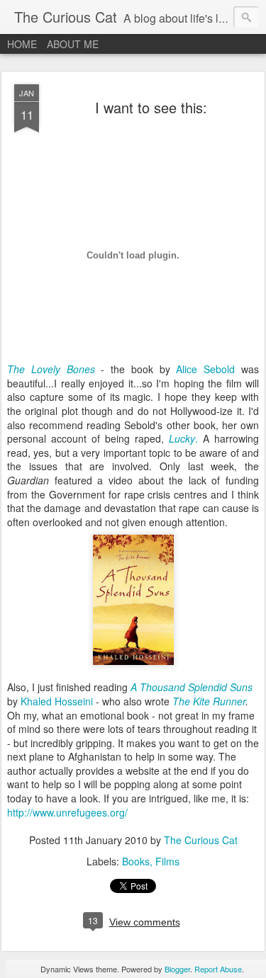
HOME (22, 44)
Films (167, 861)
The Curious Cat (201, 840)
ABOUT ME (73, 44)
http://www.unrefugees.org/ (67, 812)
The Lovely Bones (51, 369)
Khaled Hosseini (58, 701)
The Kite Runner (208, 701)
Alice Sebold (208, 369)
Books (136, 861)
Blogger (177, 968)
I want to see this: (151, 107)
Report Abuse (218, 968)
